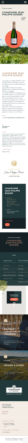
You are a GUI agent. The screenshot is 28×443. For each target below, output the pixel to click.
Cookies (21, 440)
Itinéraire (14, 299)
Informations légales (8, 407)
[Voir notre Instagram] (2, 413)
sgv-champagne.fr (7, 432)
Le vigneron (23, 17)
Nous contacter (6, 404)
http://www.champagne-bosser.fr (13, 205)
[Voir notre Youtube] (6, 413)
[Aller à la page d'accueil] (3, 2)
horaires (5, 426)
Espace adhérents (6, 406)
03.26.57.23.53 (12, 200)
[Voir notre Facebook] (4, 413)
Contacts (23, 18)
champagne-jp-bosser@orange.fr (12, 202)
